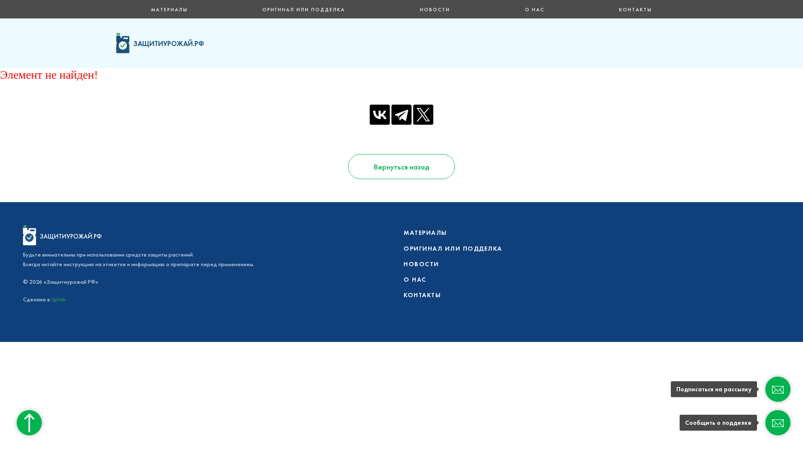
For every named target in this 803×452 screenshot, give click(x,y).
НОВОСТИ (435, 9)
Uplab (58, 299)
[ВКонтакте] (380, 115)
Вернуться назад (401, 167)
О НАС (535, 9)
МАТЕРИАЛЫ (169, 9)
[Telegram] (401, 115)
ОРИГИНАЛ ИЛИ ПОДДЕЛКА (303, 9)
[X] (423, 115)
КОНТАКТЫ (635, 9)
